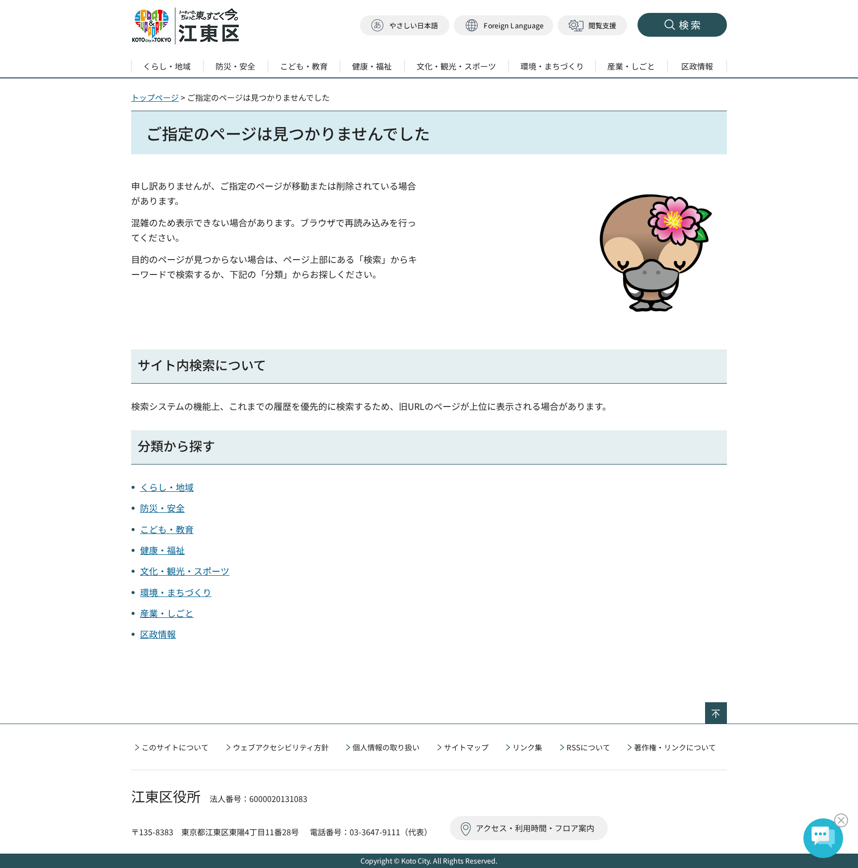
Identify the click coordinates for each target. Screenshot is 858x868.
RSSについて (588, 747)
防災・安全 (162, 507)
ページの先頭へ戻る (726, 709)
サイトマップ (466, 747)
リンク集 (527, 747)
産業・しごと (167, 612)
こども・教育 (167, 529)
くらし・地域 (167, 486)
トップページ (155, 97)
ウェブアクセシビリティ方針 (281, 747)
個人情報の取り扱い (386, 747)
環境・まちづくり (176, 592)
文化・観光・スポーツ (184, 570)
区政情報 (158, 633)
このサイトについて (175, 747)
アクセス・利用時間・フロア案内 (535, 828)
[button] (503, 25)
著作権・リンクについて (675, 747)
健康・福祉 (162, 549)
